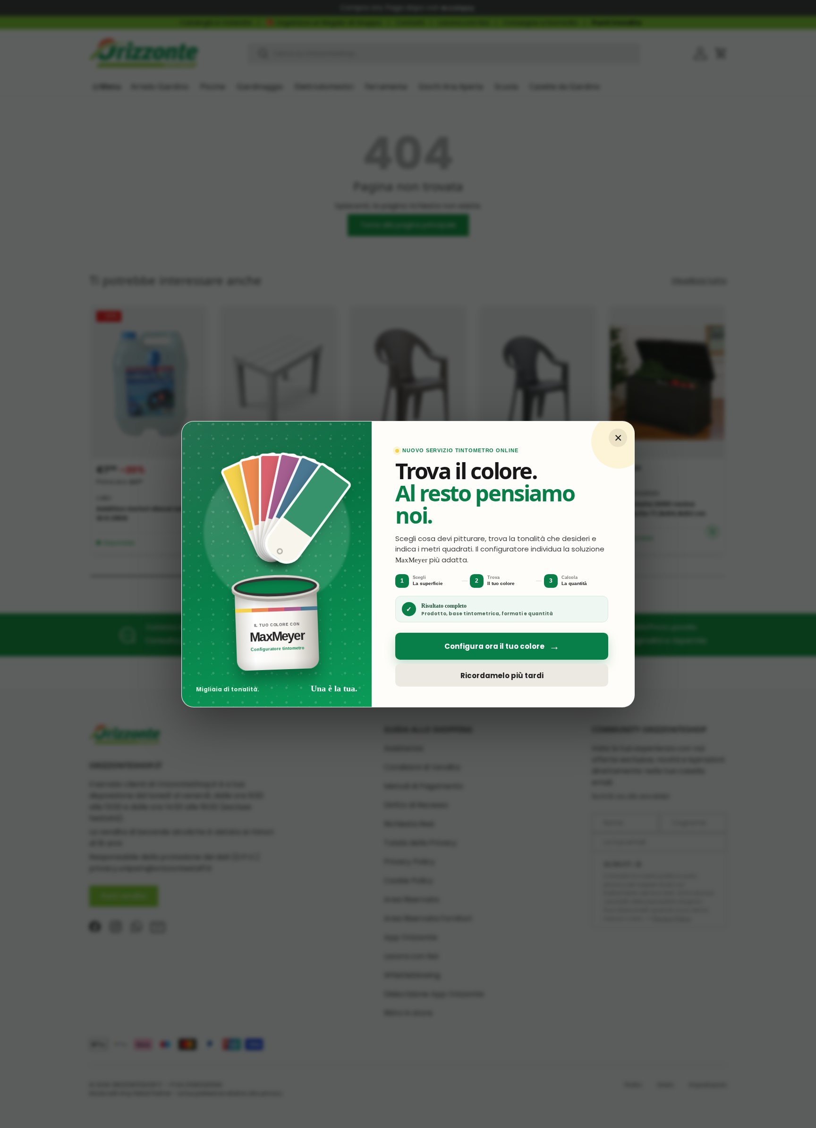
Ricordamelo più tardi (502, 675)
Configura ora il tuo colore (502, 646)
